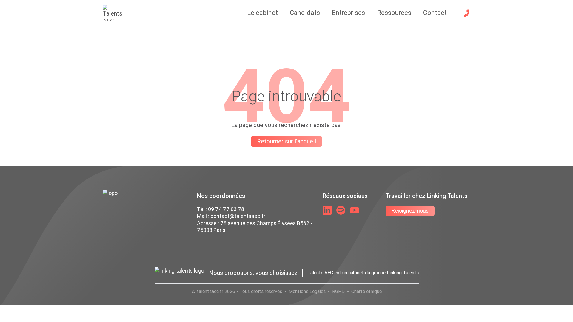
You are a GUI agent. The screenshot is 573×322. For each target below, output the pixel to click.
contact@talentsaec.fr (237, 216)
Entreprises (348, 13)
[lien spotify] (340, 210)
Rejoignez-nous (410, 210)
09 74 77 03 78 (226, 209)
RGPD (338, 291)
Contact (435, 13)
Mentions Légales (307, 291)
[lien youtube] (354, 210)
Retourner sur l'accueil (286, 141)
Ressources (394, 13)
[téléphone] (466, 13)
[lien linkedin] (327, 210)
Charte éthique (366, 291)
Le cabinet (262, 13)
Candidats (305, 13)
